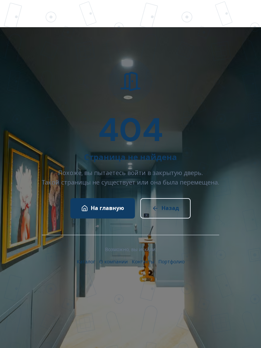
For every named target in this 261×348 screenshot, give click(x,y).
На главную (107, 208)
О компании (113, 262)
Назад (170, 208)
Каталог (86, 262)
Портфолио (171, 262)
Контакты (143, 262)
